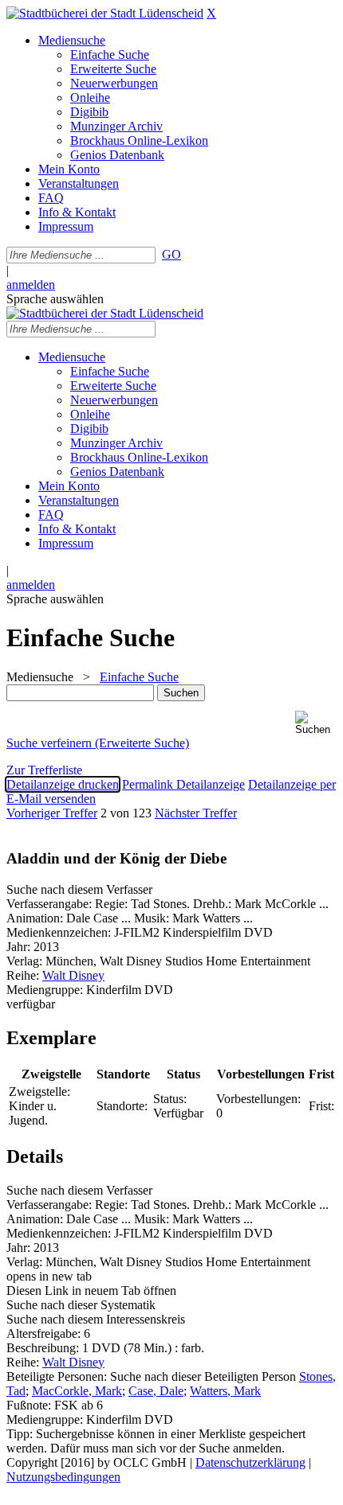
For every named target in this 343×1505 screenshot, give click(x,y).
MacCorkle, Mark (77, 1391)
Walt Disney (73, 975)
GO (171, 254)
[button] (316, 723)
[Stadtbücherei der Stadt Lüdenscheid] (104, 13)
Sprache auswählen (55, 299)
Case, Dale (155, 1391)
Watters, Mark (225, 1391)
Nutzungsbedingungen (63, 1477)
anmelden (30, 284)
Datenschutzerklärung (250, 1462)
